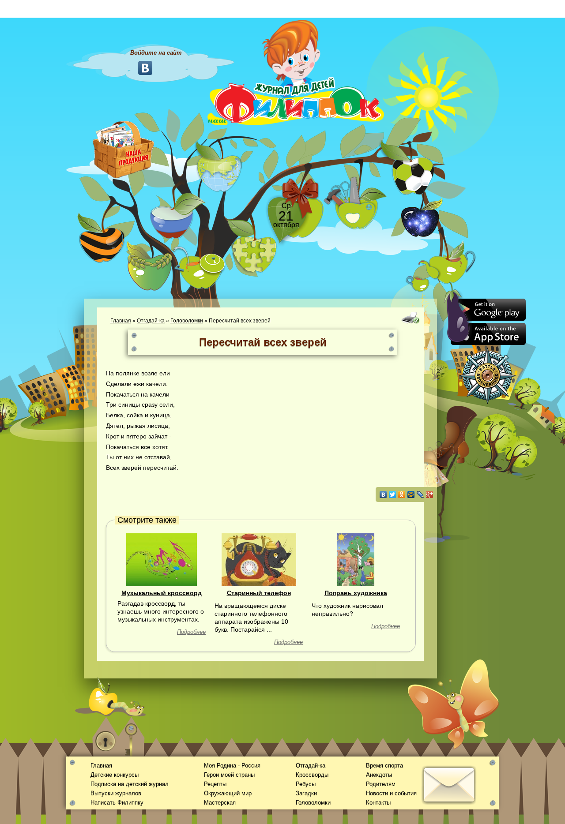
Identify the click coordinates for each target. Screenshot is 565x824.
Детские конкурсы (114, 775)
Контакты (378, 802)
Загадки (306, 793)
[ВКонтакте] (383, 494)
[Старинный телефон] (259, 559)
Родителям (381, 784)
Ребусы (306, 784)
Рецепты (215, 784)
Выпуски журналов (115, 793)
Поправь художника (355, 592)
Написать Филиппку (116, 802)
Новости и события (391, 793)
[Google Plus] (429, 494)
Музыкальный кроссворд (161, 592)
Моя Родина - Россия (232, 765)
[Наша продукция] (123, 148)
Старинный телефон (259, 592)
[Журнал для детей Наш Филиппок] (295, 71)
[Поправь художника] (355, 559)
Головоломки (186, 321)
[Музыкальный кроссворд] (161, 559)
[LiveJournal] (420, 494)
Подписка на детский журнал (129, 784)
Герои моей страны (229, 775)
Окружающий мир (228, 793)
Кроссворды (312, 775)
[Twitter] (392, 494)
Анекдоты (379, 775)
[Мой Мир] (411, 494)
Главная (120, 321)
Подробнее (191, 632)
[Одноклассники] (402, 494)
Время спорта (384, 765)
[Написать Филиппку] (438, 474)
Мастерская (220, 802)
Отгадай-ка (151, 321)
